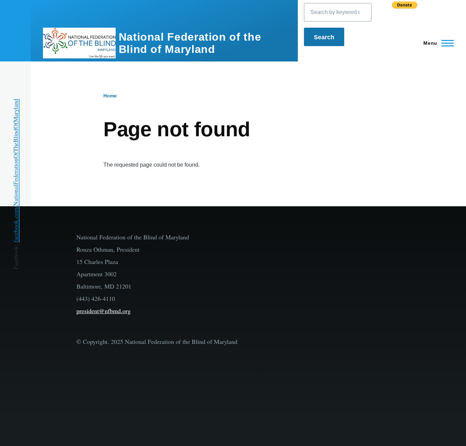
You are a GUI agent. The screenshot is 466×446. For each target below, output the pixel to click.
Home (110, 95)
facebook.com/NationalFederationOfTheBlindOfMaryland (15, 170)
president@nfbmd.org (103, 311)
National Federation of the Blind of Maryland (190, 43)
